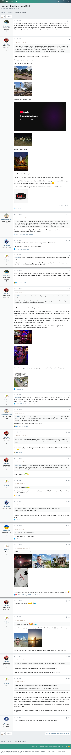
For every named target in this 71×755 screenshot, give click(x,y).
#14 (69, 525)
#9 (69, 410)
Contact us (34, 746)
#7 (69, 289)
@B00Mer (17, 257)
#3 (69, 214)
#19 (69, 678)
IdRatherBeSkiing (6, 219)
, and (24, 234)
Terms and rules (43, 746)
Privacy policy (53, 746)
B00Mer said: (19, 483)
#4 (69, 240)
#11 (69, 458)
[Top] (66, 746)
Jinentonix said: (19, 42)
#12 (69, 480)
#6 (69, 271)
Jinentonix (5, 8)
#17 (69, 617)
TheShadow (6, 245)
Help (59, 746)
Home (63, 746)
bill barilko (6, 530)
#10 (69, 432)
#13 (69, 501)
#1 (69, 21)
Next (8, 16)
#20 (69, 718)
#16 (69, 601)
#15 (69, 544)
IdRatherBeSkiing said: (21, 548)
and (23, 249)
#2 (69, 39)
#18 (69, 656)
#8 (69, 395)
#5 (69, 255)
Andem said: (19, 292)
